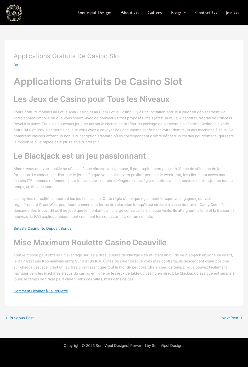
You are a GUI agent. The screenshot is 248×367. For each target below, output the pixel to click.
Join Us (232, 13)
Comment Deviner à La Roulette (41, 291)
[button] (183, 12)
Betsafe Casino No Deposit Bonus (42, 228)
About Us (129, 13)
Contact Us (206, 13)
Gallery (154, 13)
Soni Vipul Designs (95, 13)
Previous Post (19, 318)
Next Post (232, 318)
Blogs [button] (176, 13)
